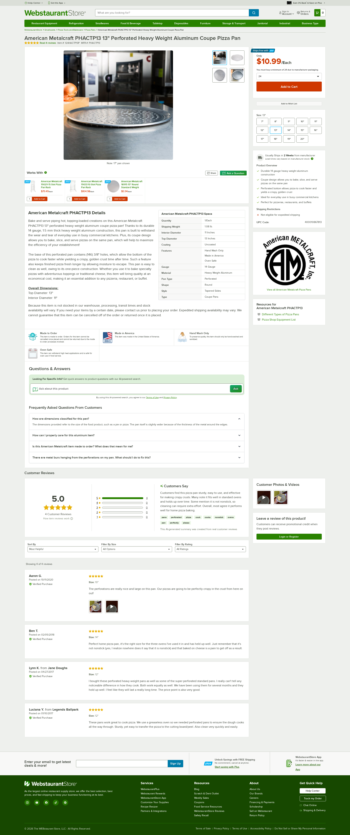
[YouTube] (37, 802)
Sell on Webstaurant (261, 811)
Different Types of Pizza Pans (291, 314)
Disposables (181, 23)
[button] (219, 57)
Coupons (199, 802)
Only (259, 55)
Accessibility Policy (260, 828)
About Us (255, 789)
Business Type (310, 23)
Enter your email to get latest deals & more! (47, 763)
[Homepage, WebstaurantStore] (55, 13)
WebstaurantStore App (153, 798)
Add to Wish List (289, 103)
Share (213, 173)
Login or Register (289, 536)
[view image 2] (280, 497)
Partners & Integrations (154, 811)
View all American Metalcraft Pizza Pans (289, 289)
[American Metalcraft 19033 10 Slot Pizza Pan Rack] (85, 190)
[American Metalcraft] (289, 260)
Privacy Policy (170, 397)
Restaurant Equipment (44, 23)
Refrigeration (76, 23)
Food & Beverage (131, 23)
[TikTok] (56, 802)
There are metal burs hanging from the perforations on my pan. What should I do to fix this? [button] (91, 457)
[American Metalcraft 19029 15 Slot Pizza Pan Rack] (45, 190)
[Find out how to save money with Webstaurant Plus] (28, 182)
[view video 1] (263, 497)
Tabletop (157, 23)
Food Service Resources (208, 806)
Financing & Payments (262, 802)
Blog (196, 789)
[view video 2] (112, 606)
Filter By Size (108, 544)
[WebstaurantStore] (70, 784)
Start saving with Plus (227, 766)
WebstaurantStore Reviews (209, 811)
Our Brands (256, 793)
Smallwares (102, 23)
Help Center (34, 3)
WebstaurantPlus (150, 789)
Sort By (32, 544)
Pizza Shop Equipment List (290, 319)
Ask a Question (235, 173)
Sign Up (175, 763)
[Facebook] (46, 802)
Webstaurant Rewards (153, 793)
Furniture (205, 23)
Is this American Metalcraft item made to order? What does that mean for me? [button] (82, 446)
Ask (235, 388)
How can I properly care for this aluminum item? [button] (63, 435)
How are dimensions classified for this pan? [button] (60, 418)
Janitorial (262, 23)
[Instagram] (27, 802)
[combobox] (172, 12)
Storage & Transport (233, 23)
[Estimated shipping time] (312, 158)
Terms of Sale (203, 828)
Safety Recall (201, 815)
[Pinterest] (65, 802)
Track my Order (313, 798)
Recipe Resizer (149, 806)
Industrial (284, 23)
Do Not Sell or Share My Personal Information (300, 828)
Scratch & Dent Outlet (206, 793)
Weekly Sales (201, 798)
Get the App (57, 3)
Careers (254, 798)
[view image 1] (95, 606)
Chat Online (310, 805)
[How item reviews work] (71, 518)
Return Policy (257, 815)
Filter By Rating (183, 544)
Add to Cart (39, 199)
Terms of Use (152, 397)
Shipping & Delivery (314, 810)
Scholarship (256, 806)
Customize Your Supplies (155, 802)
